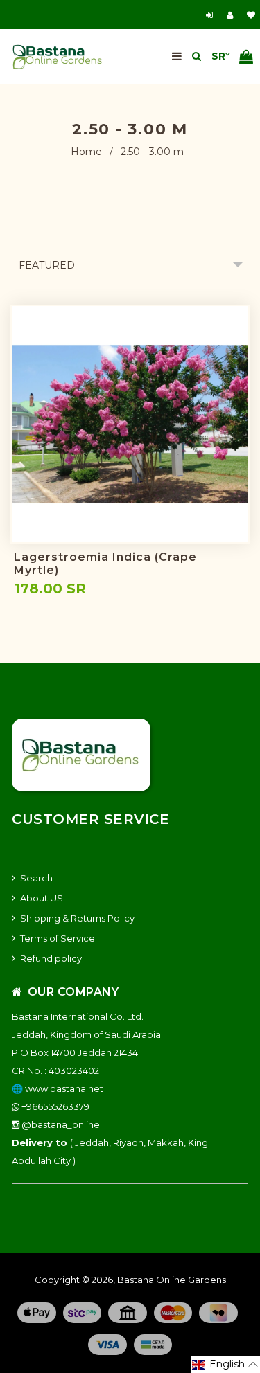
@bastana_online (59, 1124)
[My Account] (233, 15)
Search (36, 877)
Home (86, 151)
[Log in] (211, 15)
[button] (225, 1364)
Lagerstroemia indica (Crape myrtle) (105, 563)
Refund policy (51, 958)
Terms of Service (57, 938)
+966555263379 (54, 1106)
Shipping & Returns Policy (77, 918)
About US (41, 898)
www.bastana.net (64, 1088)
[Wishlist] (251, 15)
